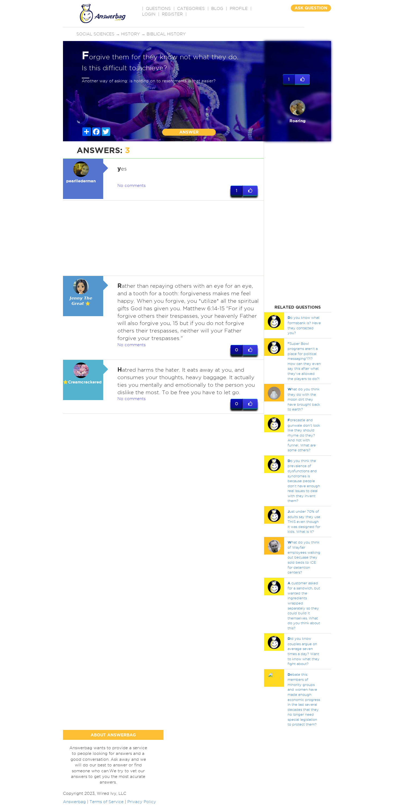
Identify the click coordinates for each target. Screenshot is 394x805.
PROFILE (239, 8)
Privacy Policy (141, 802)
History (130, 34)
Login (148, 14)
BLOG (217, 8)
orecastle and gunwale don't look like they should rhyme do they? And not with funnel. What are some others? (304, 435)
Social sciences (95, 34)
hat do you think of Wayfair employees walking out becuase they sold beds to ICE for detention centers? (304, 557)
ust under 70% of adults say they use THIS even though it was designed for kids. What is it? (304, 521)
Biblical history (166, 34)
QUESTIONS (158, 8)
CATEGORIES (191, 8)
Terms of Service (107, 802)
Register (172, 14)
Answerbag (74, 802)
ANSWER (189, 132)
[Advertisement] (163, 238)
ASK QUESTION (311, 8)
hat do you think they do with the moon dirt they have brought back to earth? (304, 399)
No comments (131, 185)
